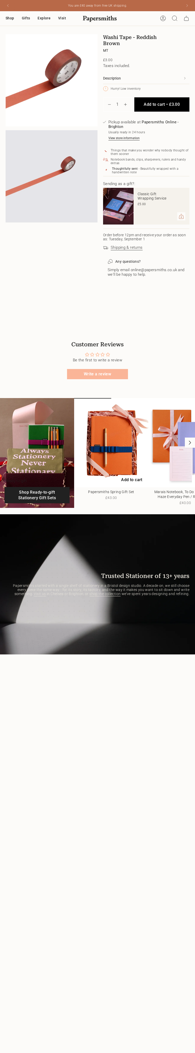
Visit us (40, 594)
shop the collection (105, 594)
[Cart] (186, 18)
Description (112, 78)
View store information (124, 138)
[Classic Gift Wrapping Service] (118, 206)
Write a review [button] (97, 374)
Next (190, 443)
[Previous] (8, 5)
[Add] (181, 216)
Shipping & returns (127, 247)
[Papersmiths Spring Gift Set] (111, 442)
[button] (10, 18)
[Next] (187, 5)
